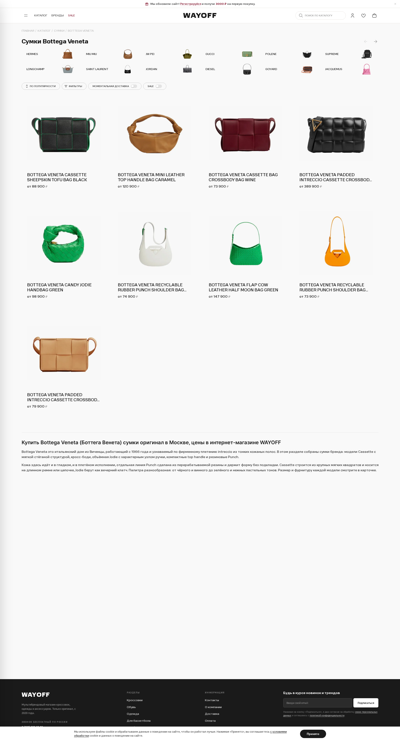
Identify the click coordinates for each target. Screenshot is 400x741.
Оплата (210, 721)
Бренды (57, 15)
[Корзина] (374, 15)
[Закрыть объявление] (395, 4)
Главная (28, 30)
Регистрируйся (190, 3)
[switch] (115, 86)
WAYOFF (200, 15)
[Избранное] (363, 15)
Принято (313, 734)
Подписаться (366, 703)
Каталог (40, 15)
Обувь (131, 707)
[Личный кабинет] (352, 15)
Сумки (59, 30)
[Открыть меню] (26, 15)
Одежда (133, 714)
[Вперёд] (375, 41)
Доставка (212, 714)
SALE (71, 15)
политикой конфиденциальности (327, 715)
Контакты (212, 700)
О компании (213, 707)
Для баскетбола (139, 721)
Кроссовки (135, 700)
